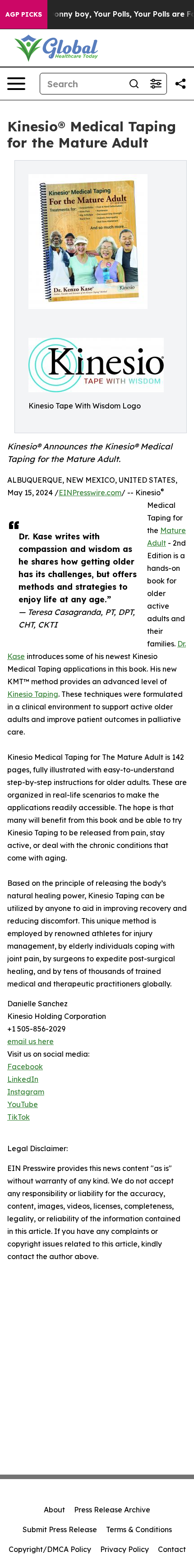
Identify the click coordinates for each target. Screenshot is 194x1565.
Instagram (25, 1091)
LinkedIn (22, 1079)
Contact (172, 1549)
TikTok (18, 1116)
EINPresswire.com (90, 492)
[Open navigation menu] (16, 84)
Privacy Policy (124, 1549)
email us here (30, 1041)
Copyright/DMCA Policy (50, 1549)
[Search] (134, 83)
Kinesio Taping (32, 694)
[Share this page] (180, 84)
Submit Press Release (60, 1529)
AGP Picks (23, 14)
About (54, 1509)
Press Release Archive (112, 1509)
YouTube (22, 1104)
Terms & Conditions (139, 1529)
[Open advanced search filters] (155, 83)
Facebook (25, 1066)
